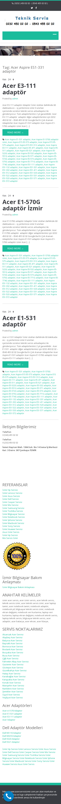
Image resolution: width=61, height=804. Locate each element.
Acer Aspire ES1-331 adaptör (32, 167)
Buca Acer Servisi (10, 655)
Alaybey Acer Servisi (12, 637)
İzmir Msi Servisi (10, 505)
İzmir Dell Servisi (10, 499)
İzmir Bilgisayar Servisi (13, 514)
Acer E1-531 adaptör (19, 321)
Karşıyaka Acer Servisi (13, 679)
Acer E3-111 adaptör (19, 89)
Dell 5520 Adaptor (11, 738)
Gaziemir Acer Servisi (12, 664)
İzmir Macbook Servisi (13, 523)
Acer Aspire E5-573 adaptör (29, 159)
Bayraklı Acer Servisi (12, 643)
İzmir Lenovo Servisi (12, 493)
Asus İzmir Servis (10, 532)
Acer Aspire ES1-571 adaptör (32, 178)
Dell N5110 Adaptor (11, 732)
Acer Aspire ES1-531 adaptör (32, 175)
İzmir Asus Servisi (11, 496)
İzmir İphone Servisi (12, 520)
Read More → (15, 132)
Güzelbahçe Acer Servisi (14, 670)
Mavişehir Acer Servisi (13, 685)
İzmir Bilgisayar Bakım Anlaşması (18, 587)
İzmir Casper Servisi (12, 502)
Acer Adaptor (8, 719)
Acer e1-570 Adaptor (12, 710)
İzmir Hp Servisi (10, 489)
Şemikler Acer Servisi (12, 691)
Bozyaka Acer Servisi (12, 652)
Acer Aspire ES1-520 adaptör (32, 172)
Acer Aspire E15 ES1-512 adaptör (30, 145)
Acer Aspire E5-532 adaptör (29, 153)
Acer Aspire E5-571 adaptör (29, 156)
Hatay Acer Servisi (11, 673)
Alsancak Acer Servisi (12, 634)
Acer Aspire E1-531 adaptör (18, 139)
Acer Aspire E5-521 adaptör (28, 150)
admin (15, 98)
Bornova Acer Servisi (12, 646)
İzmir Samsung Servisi (13, 508)
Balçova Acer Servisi (12, 640)
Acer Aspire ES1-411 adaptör (32, 170)
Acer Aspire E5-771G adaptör (29, 161)
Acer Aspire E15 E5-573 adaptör (22, 142)
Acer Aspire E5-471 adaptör (30, 148)
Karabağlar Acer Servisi (14, 676)
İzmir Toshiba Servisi (12, 511)
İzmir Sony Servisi (11, 526)
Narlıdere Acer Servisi (13, 688)
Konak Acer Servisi (11, 682)
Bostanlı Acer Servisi (12, 649)
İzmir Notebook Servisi (13, 517)
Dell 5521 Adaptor (11, 741)
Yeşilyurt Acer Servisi (12, 697)
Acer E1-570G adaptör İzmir (22, 205)
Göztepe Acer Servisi (12, 667)
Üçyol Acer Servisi (11, 694)
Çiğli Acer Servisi (10, 658)
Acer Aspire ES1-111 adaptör (29, 164)
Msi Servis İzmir (10, 538)
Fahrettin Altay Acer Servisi (15, 661)
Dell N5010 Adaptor (11, 735)
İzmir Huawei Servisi (12, 529)
